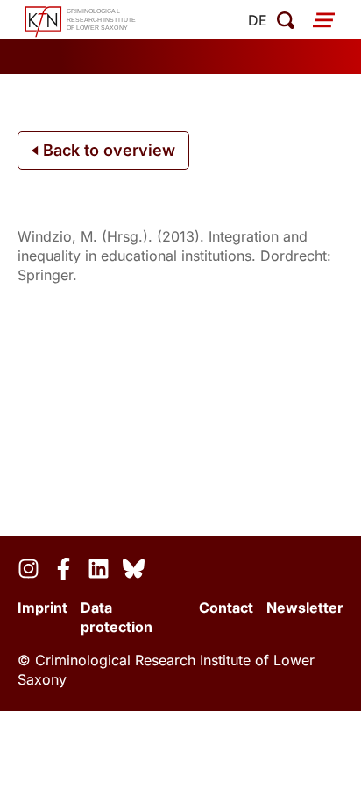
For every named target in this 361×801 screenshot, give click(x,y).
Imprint (42, 607)
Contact (226, 607)
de (257, 20)
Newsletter (304, 607)
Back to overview (107, 150)
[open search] (285, 20)
